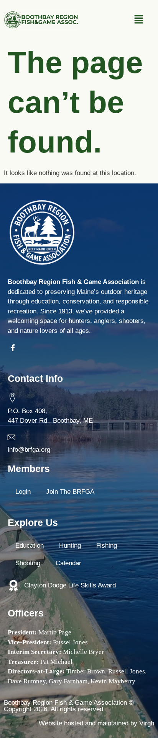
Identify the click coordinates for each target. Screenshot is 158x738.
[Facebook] (14, 349)
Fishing (106, 545)
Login (23, 491)
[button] (138, 19)
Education (29, 545)
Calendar (68, 563)
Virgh (146, 723)
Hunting (70, 545)
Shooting (27, 563)
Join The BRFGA (70, 491)
